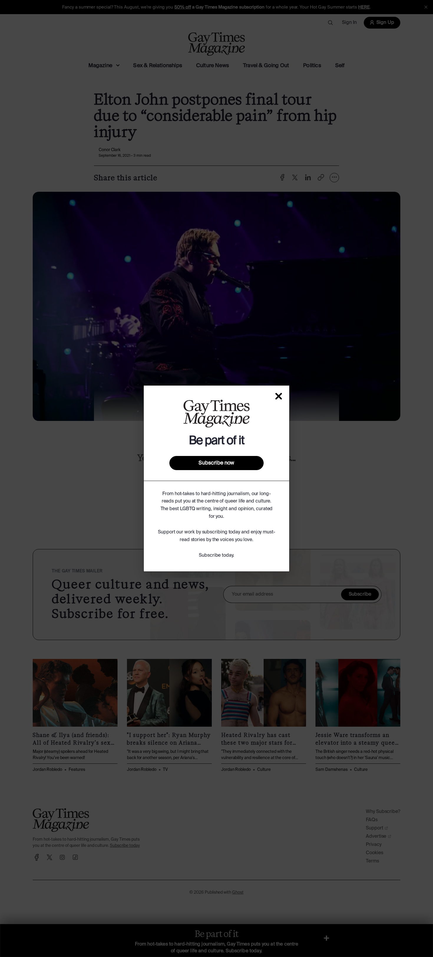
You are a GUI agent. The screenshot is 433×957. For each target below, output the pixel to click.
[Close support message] (279, 396)
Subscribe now (216, 463)
